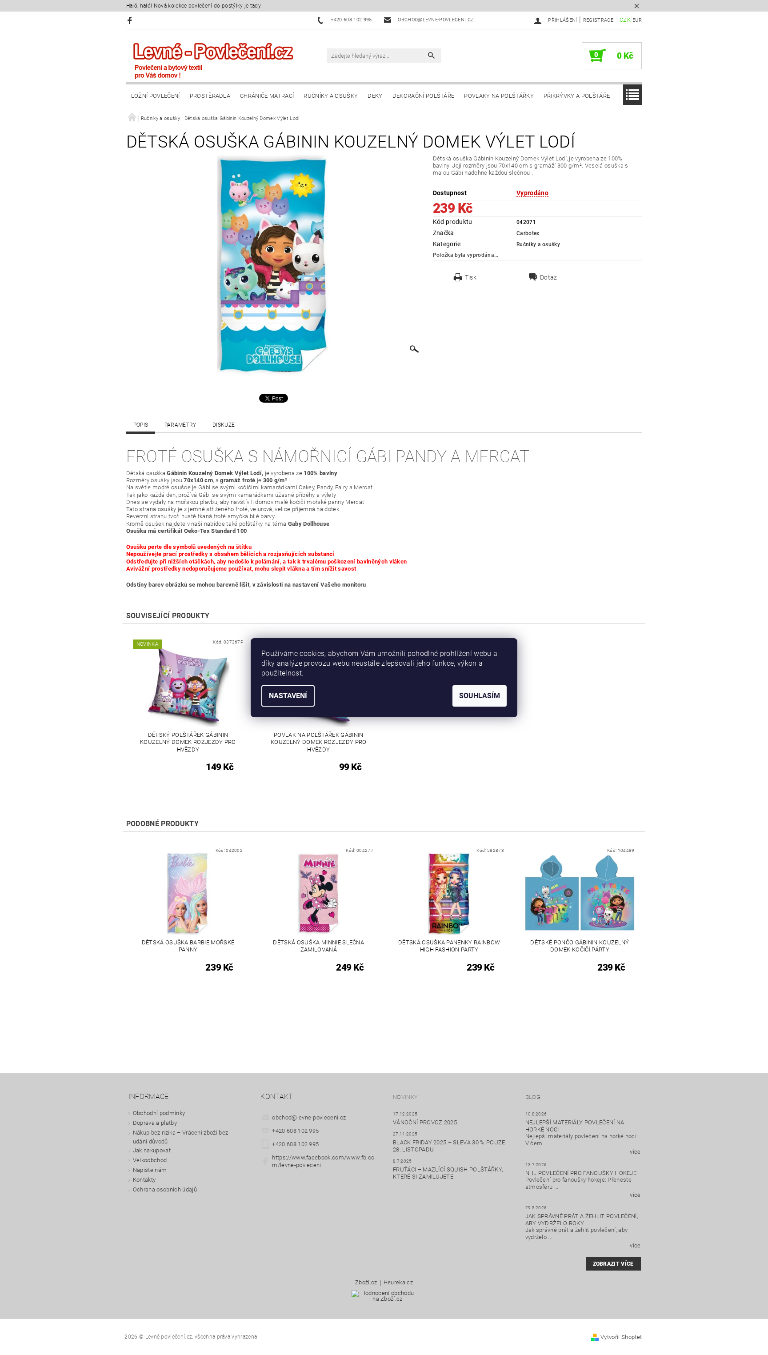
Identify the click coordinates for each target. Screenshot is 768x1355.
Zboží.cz (366, 1282)
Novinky (405, 1097)
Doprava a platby (155, 1122)
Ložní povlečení (155, 95)
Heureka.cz (398, 1282)
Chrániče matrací (267, 95)
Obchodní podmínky (159, 1113)
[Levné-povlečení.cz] (213, 60)
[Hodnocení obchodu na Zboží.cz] (384, 1298)
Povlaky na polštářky (498, 95)
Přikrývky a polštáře (577, 95)
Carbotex (528, 233)
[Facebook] (131, 20)
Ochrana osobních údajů (165, 1189)
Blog (532, 1097)
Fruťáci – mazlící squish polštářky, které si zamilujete (448, 1173)
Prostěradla (210, 95)
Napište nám (150, 1170)
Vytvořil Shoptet (621, 1337)
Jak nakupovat (152, 1150)
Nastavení (288, 695)
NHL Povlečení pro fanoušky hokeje (581, 1173)
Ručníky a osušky (331, 95)
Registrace (598, 20)
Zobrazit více (613, 1264)
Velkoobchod (150, 1160)
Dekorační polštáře (423, 95)
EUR (637, 20)
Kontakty (144, 1179)
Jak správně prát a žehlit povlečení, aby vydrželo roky (581, 1220)
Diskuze (223, 425)
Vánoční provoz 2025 (425, 1122)
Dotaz (548, 277)
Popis (140, 425)
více (635, 1151)
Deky (375, 95)
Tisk (470, 277)
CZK (625, 19)
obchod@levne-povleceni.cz (309, 1117)
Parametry (180, 425)
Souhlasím (479, 695)
